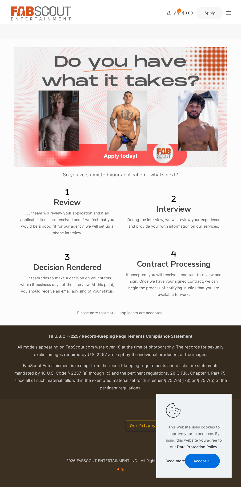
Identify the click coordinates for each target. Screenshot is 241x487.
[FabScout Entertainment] (41, 13)
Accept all (202, 461)
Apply (210, 12)
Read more (175, 461)
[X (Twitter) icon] (123, 469)
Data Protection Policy (197, 446)
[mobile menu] (228, 13)
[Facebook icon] (118, 469)
